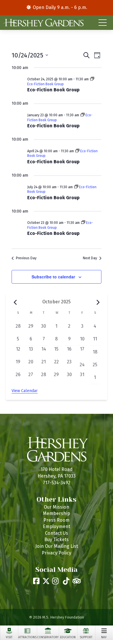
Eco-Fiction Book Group (53, 90)
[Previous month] (15, 302)
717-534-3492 (56, 482)
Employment (56, 526)
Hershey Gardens (43, 22)
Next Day (90, 258)
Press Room (56, 520)
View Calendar (25, 390)
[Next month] (97, 302)
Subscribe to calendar (53, 277)
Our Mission (56, 507)
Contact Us (56, 533)
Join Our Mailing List (56, 546)
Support (86, 637)
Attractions (27, 637)
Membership (56, 513)
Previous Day (26, 258)
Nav (104, 637)
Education (68, 637)
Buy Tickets (56, 539)
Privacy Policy (56, 553)
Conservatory (48, 637)
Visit (9, 637)
